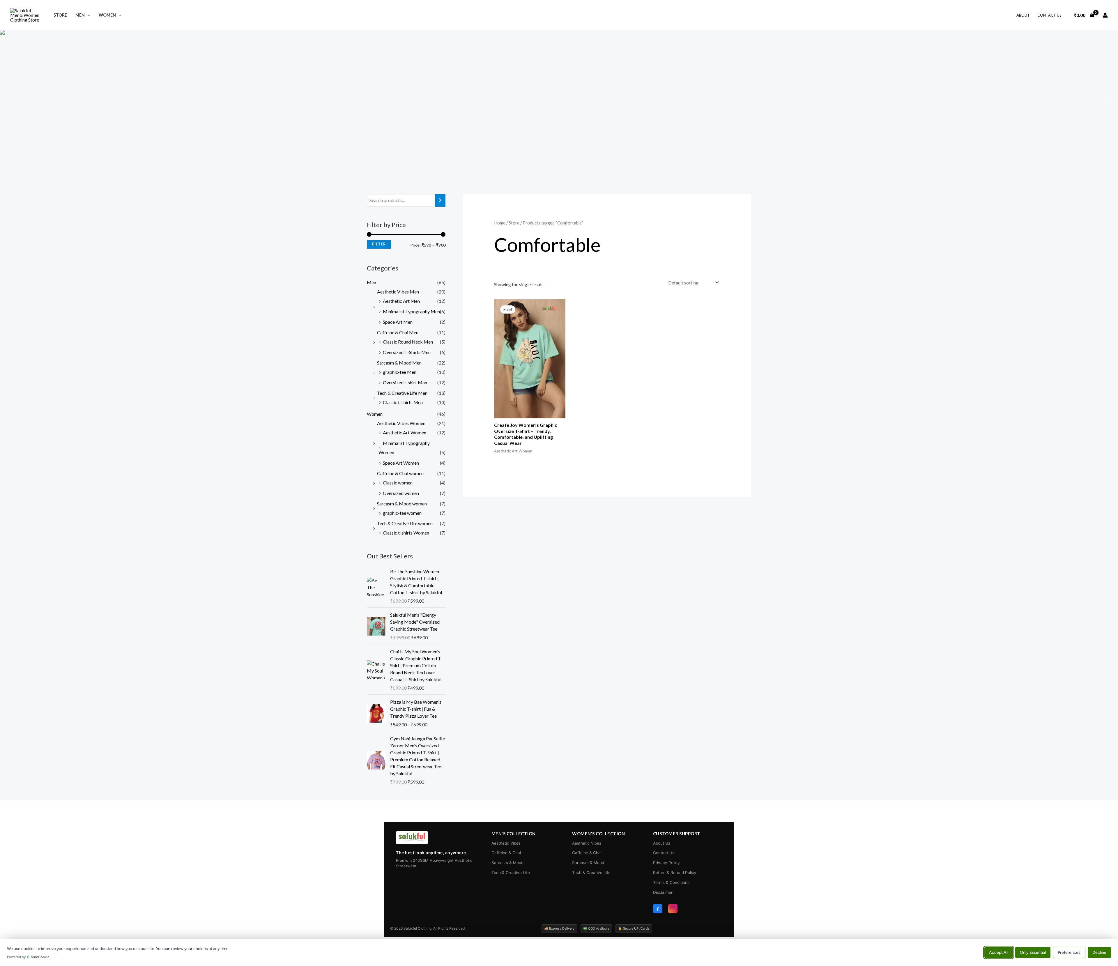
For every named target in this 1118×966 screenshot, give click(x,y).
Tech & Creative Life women (405, 523)
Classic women (398, 482)
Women (107, 15)
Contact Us (1049, 15)
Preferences (1069, 952)
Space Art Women (401, 463)
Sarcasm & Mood (507, 862)
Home (499, 222)
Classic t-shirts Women (406, 532)
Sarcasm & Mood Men (399, 362)
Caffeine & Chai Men (397, 332)
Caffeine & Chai (506, 852)
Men (80, 15)
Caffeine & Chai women (400, 473)
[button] (87, 15)
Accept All (998, 952)
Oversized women (401, 493)
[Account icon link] (1105, 15)
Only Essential (1033, 952)
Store (60, 15)
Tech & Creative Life (510, 872)
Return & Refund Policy (674, 872)
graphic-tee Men (399, 372)
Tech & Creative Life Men (402, 393)
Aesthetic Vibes (506, 843)
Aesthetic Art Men (401, 301)
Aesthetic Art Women (404, 432)
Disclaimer (663, 892)
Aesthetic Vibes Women (401, 423)
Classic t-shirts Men (403, 402)
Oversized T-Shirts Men (407, 352)
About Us (661, 843)
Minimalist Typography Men (411, 311)
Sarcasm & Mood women (402, 503)
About (1023, 15)
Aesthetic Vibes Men (398, 291)
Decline (1099, 952)
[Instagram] (672, 908)
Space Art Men (398, 322)
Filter (379, 244)
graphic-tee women (402, 513)
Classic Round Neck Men (408, 341)
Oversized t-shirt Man (405, 382)
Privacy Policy (666, 862)
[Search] (440, 200)
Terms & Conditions (671, 882)
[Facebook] (657, 908)
